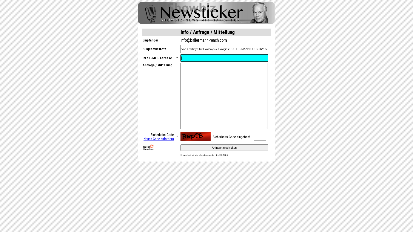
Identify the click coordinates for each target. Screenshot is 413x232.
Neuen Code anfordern (158, 139)
